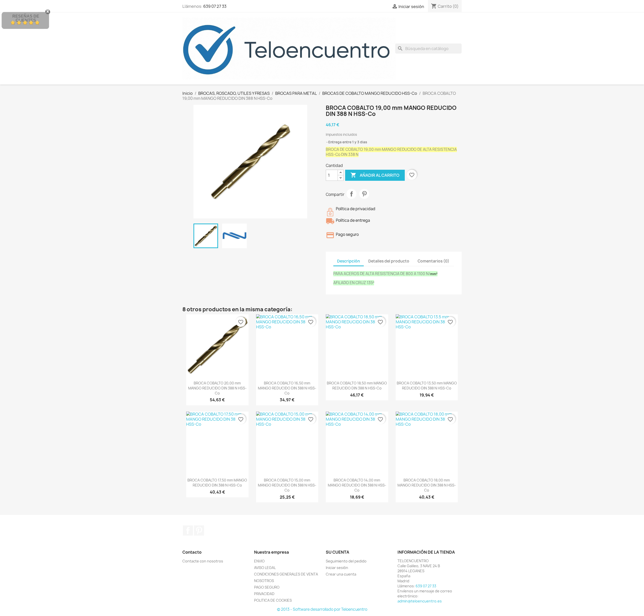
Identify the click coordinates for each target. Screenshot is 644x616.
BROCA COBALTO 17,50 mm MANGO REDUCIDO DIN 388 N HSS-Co (217, 483)
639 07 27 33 (214, 6)
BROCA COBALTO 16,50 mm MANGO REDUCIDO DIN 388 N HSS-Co (287, 388)
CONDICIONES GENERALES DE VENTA (286, 574)
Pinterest (364, 194)
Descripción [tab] (348, 261)
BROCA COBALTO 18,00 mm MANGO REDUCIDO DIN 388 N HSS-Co (426, 485)
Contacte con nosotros (202, 561)
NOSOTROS (264, 580)
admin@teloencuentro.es (419, 601)
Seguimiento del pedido (346, 561)
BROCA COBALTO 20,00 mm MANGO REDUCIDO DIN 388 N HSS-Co (217, 388)
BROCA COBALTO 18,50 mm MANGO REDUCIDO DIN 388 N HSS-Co (357, 385)
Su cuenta (337, 552)
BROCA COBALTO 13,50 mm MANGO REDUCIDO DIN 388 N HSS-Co (427, 385)
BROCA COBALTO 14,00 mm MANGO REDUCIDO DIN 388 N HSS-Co (357, 485)
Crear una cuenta (341, 574)
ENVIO (259, 561)
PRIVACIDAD (264, 593)
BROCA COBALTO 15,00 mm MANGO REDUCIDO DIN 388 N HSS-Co (287, 485)
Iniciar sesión (337, 567)
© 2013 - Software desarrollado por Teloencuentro (322, 609)
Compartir (351, 194)
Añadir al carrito (374, 175)
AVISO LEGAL (265, 567)
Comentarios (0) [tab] (433, 261)
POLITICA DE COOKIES (273, 600)
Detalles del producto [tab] (388, 261)
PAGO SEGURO (266, 587)
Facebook (188, 530)
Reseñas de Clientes (25, 18)
